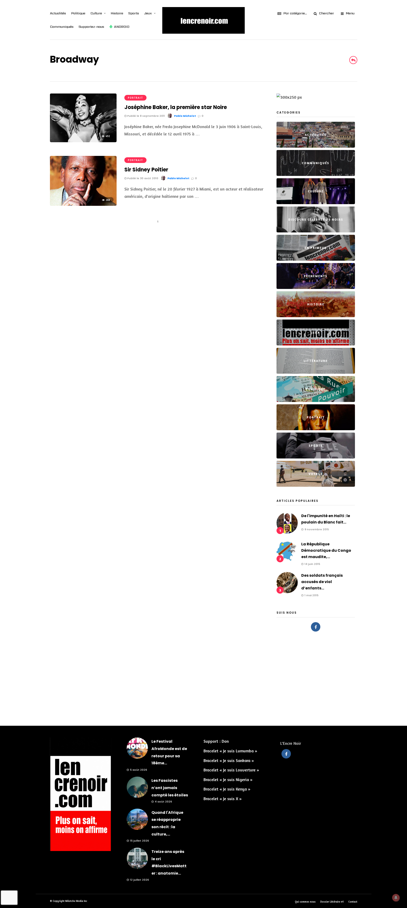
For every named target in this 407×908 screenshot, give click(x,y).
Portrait (135, 97)
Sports (133, 13)
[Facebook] (315, 627)
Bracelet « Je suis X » (223, 798)
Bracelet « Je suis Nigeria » (228, 779)
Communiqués (61, 26)
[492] (83, 140)
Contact (352, 901)
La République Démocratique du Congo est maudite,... (326, 550)
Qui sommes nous (305, 901)
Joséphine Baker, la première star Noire (175, 107)
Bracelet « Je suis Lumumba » (230, 750)
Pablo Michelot (185, 116)
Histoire (117, 13)
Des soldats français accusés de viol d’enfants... (322, 582)
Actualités (58, 13)
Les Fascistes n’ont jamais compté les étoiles (169, 788)
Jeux (148, 13)
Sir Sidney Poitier (146, 169)
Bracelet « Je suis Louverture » (231, 769)
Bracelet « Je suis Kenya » (227, 788)
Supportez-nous (91, 26)
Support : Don (216, 741)
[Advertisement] (203, 676)
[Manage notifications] (396, 897)
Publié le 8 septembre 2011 (145, 116)
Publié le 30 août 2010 (142, 178)
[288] (83, 204)
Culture (96, 13)
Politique (78, 13)
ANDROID (121, 26)
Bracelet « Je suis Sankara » (229, 760)
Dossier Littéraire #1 (332, 901)
